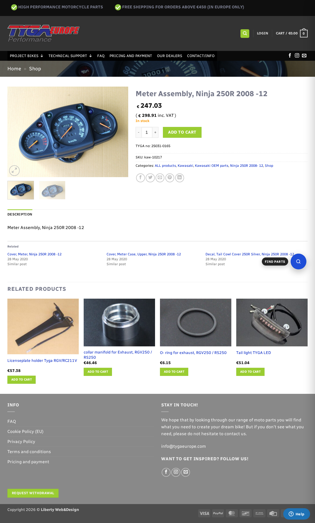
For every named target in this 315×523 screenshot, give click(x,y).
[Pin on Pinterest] (169, 177)
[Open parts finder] (298, 261)
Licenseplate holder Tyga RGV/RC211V (42, 360)
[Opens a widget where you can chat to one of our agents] (296, 514)
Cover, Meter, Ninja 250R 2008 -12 (34, 254)
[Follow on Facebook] (290, 55)
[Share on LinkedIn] (179, 177)
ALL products (165, 166)
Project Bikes (24, 56)
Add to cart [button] (21, 379)
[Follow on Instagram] (297, 55)
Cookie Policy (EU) (25, 431)
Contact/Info (201, 56)
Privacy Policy (21, 441)
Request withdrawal (33, 493)
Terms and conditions (29, 451)
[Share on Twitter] (150, 177)
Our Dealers (169, 56)
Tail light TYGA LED (253, 352)
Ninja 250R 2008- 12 (246, 166)
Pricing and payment (131, 56)
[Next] (119, 132)
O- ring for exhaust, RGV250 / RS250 (193, 352)
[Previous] (16, 132)
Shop (35, 69)
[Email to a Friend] (160, 177)
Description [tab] (19, 214)
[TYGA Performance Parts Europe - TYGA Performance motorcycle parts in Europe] (43, 33)
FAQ (101, 56)
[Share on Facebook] (140, 177)
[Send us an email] (304, 55)
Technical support (67, 56)
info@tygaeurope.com (183, 446)
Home (14, 69)
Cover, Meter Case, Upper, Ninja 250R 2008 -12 (144, 254)
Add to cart (182, 132)
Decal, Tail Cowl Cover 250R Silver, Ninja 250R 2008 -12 (249, 254)
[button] (244, 33)
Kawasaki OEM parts (211, 166)
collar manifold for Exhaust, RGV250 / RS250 (118, 355)
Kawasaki (185, 166)
